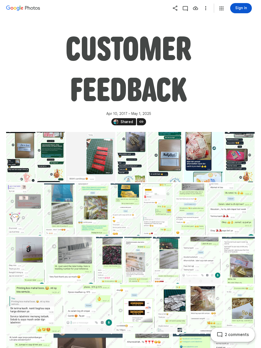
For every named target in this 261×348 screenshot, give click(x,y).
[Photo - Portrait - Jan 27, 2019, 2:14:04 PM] (171, 309)
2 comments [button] (237, 334)
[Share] (175, 8)
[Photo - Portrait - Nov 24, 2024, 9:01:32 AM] (132, 157)
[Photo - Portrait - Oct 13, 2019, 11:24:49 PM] (59, 209)
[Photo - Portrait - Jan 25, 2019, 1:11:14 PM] (206, 309)
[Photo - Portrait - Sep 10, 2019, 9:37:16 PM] (138, 260)
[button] (221, 8)
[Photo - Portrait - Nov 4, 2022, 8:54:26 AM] (24, 209)
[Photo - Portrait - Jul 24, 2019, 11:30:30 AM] (201, 260)
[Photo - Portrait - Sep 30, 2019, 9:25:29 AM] (231, 209)
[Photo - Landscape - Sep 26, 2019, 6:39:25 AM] (70, 260)
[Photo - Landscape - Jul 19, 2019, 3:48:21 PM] (34, 309)
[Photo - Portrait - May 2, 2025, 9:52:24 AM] (50, 157)
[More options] (206, 8)
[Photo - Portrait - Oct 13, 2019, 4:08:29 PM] (93, 209)
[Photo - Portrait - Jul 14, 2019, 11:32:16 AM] (134, 309)
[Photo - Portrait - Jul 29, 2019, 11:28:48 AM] (166, 260)
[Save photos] (195, 8)
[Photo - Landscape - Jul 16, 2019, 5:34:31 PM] (88, 309)
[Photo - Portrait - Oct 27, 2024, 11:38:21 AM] (165, 157)
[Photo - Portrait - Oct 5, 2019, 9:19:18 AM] (126, 209)
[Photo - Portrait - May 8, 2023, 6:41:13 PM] (240, 157)
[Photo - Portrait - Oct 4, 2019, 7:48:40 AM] (157, 209)
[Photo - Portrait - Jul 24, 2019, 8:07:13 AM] (238, 260)
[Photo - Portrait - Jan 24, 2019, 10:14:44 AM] (240, 309)
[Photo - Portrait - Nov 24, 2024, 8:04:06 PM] (90, 157)
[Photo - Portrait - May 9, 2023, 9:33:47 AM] (204, 157)
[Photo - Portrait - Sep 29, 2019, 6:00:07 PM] (25, 260)
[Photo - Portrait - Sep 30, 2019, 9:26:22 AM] (190, 209)
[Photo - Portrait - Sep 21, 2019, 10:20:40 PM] (109, 260)
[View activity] (185, 8)
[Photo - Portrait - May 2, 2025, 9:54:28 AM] (20, 157)
